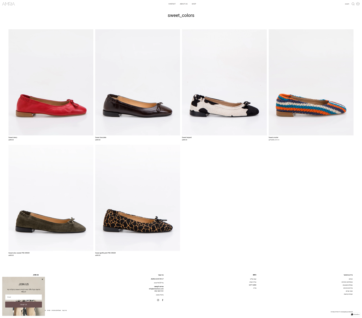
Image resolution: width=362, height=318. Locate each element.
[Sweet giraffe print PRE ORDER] (137, 198)
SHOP (194, 4)
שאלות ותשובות (348, 285)
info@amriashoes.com (156, 289)
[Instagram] (25, 311)
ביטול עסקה (160, 295)
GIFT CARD (252, 285)
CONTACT (172, 4)
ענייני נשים (253, 282)
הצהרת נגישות (348, 294)
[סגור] (42, 279)
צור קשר (64, 310)
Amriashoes (344, 312)
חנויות (351, 279)
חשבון (347, 4)
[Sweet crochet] (311, 82)
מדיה (254, 288)
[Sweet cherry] (50, 82)
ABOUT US (184, 4)
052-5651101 (159, 291)
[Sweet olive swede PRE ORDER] (50, 198)
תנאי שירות (349, 291)
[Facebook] (22, 311)
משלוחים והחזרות (347, 282)
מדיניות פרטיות (348, 288)
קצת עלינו (253, 279)
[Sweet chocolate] (137, 82)
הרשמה (23, 304)
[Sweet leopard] (224, 82)
